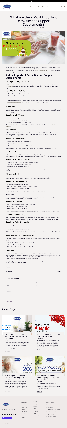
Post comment (10, 301)
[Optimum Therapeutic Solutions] (7, 7)
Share (8, 267)
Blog (35, 413)
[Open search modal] (58, 6)
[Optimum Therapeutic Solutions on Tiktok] (11, 415)
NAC (7, 85)
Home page (24, 402)
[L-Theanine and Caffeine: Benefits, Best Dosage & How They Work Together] (17, 325)
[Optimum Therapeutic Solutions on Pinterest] (9, 415)
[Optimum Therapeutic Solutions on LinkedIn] (7, 415)
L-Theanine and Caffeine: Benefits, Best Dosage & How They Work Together (16, 336)
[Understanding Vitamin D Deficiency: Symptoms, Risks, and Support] (50, 366)
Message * (8, 289)
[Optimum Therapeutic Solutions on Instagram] (5, 415)
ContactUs (23, 417)
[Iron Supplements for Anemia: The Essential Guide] (50, 325)
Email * (35, 282)
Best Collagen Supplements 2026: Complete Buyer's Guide (16, 377)
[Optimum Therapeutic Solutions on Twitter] (13, 415)
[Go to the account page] (61, 6)
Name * (7, 282)
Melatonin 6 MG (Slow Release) (53, 409)
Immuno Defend (50, 402)
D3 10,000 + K (49, 407)
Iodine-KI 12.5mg (50, 414)
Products (36, 411)
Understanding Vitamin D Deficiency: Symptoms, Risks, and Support (48, 377)
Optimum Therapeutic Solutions (15, 422)
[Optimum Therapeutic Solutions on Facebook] (3, 415)
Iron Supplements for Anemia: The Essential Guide (48, 335)
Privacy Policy (24, 407)
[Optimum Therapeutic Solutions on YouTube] (15, 415)
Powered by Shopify (5, 423)
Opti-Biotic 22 (49, 405)
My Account (36, 404)
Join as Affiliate (37, 415)
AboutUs (23, 405)
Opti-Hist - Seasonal (51, 412)
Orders (35, 406)
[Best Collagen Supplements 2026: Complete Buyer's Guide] (17, 366)
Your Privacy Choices (51, 416)
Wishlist (35, 408)
